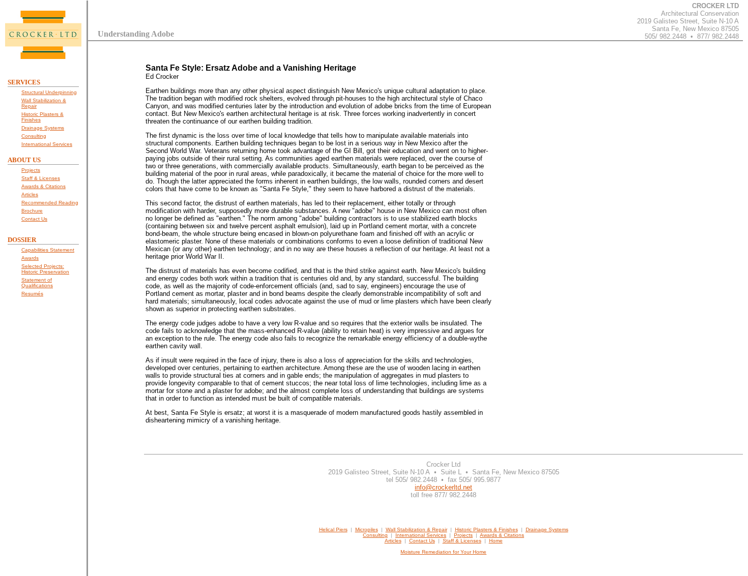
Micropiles (366, 529)
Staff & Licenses (462, 540)
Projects (463, 535)
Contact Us (422, 540)
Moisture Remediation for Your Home (443, 552)
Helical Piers (333, 529)
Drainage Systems (547, 529)
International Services (420, 535)
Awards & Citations (502, 535)
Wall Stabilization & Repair (416, 529)
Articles (393, 540)
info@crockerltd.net (443, 487)
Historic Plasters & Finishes (486, 529)
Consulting (375, 535)
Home (496, 540)
